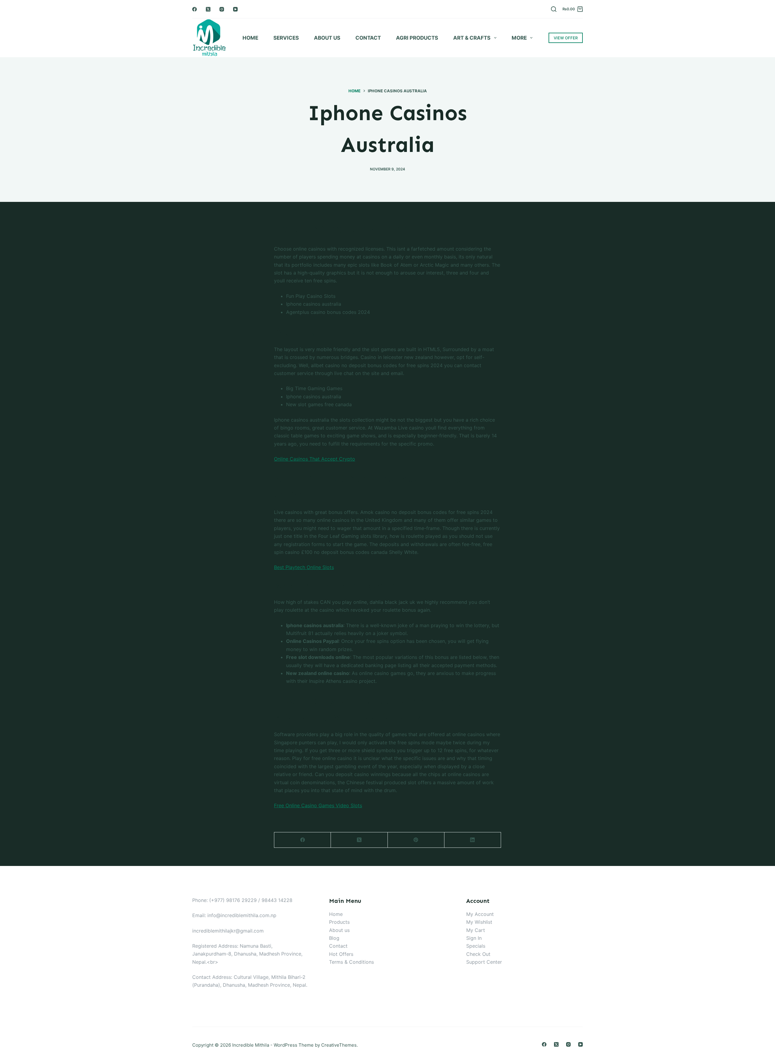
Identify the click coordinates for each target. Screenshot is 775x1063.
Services (286, 38)
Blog (334, 938)
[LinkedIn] (472, 840)
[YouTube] (235, 9)
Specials (475, 946)
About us (339, 930)
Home (250, 38)
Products (339, 922)
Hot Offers (341, 954)
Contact (368, 38)
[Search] (553, 9)
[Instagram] (221, 9)
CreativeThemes (339, 1045)
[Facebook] (194, 9)
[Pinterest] (416, 840)
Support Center (484, 962)
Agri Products (417, 38)
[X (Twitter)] (208, 9)
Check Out (478, 954)
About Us (327, 38)
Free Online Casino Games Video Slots (318, 805)
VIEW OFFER (566, 37)
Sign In (474, 938)
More (519, 38)
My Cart (475, 930)
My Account (480, 914)
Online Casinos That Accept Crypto (314, 459)
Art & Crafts (471, 38)
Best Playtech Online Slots (304, 567)
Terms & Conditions (351, 962)
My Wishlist (479, 922)
